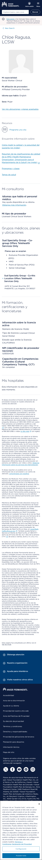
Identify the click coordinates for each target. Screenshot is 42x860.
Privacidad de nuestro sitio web (16, 711)
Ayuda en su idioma (11, 706)
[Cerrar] (39, 804)
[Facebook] (12, 769)
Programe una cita (17, 130)
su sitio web (25, 431)
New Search (10, 28)
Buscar (35, 12)
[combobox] (15, 12)
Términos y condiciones (12, 726)
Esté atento (11, 19)
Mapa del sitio (8, 752)
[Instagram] (32, 769)
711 (3, 427)
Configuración (21, 849)
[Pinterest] (25, 769)
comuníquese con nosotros (19, 474)
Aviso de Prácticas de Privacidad (16, 716)
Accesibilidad (8, 695)
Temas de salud (9, 175)
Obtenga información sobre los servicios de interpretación (20, 464)
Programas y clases (10, 168)
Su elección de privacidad (13, 721)
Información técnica (11, 747)
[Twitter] (5, 769)
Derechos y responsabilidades (15, 732)
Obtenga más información (14, 205)
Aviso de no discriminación (14, 701)
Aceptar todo (21, 855)
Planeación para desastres (13, 742)
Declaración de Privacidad (22, 844)
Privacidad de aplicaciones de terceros (18, 737)
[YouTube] (19, 769)
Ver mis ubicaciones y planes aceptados (20, 109)
